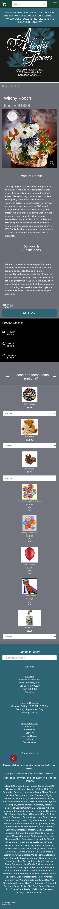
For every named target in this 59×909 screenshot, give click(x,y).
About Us (29, 726)
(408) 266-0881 (31, 78)
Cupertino (11, 833)
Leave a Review (29, 736)
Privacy (29, 739)
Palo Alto (38, 773)
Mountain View (25, 773)
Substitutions (29, 742)
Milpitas (31, 798)
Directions (29, 692)
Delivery (29, 733)
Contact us (29, 729)
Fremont (40, 798)
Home (4, 86)
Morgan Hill (11, 773)
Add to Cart (29, 313)
